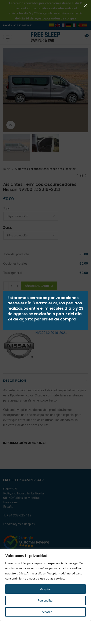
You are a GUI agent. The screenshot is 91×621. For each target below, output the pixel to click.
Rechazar (46, 612)
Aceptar (45, 589)
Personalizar (45, 600)
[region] (45, 585)
